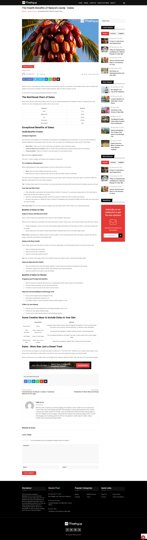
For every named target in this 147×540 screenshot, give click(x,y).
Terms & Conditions (118, 497)
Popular (113, 33)
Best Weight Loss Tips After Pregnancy (59, 496)
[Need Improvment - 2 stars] (24, 440)
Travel (88, 497)
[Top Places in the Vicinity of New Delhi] (105, 110)
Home (25, 11)
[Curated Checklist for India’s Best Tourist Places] (105, 99)
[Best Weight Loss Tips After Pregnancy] (105, 89)
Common (121, 33)
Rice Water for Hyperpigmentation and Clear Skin (117, 73)
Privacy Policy (116, 494)
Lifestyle (77, 497)
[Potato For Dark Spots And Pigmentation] (104, 41)
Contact (103, 497)
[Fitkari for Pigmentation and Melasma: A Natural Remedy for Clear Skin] (104, 49)
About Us (104, 494)
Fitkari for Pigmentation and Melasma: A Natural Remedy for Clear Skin (117, 52)
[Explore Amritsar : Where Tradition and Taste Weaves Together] (105, 143)
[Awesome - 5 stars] (29, 440)
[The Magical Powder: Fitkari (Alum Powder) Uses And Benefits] (105, 119)
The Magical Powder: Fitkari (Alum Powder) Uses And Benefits (117, 121)
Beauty (77, 494)
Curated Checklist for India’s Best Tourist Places (117, 101)
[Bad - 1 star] (22, 440)
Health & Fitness (32, 11)
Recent (105, 33)
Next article (94, 390)
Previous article (27, 390)
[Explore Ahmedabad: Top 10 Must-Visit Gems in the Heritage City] (105, 130)
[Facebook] (26, 381)
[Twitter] (30, 381)
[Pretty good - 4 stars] (27, 440)
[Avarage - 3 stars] (25, 440)
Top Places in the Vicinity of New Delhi (59, 511)
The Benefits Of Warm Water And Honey (86, 392)
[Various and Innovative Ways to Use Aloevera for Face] (104, 60)
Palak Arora (40, 402)
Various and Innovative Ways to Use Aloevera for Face (117, 62)
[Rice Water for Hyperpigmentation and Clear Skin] (104, 70)
